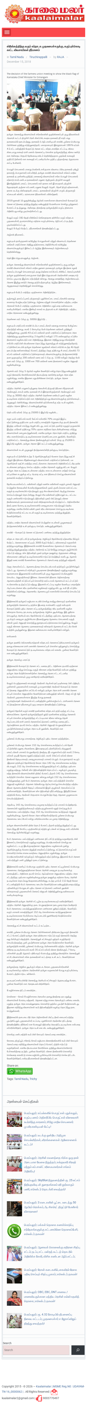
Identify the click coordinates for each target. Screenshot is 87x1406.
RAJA (60, 57)
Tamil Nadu (17, 57)
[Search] (78, 1350)
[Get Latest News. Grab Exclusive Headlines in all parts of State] (44, 13)
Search (7, 1343)
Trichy (33, 1079)
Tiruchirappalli (38, 57)
